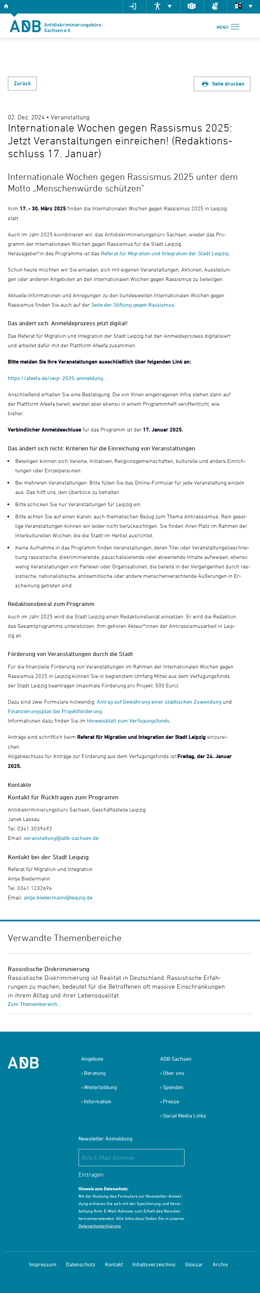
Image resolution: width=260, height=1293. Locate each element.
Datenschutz (80, 1264)
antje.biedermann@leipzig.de (58, 897)
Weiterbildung (100, 1087)
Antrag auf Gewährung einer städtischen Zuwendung (158, 702)
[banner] (55, 25)
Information (97, 1101)
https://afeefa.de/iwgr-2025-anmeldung (55, 378)
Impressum (43, 1264)
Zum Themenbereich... (34, 1004)
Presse (171, 1101)
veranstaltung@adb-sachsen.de (61, 838)
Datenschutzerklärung (100, 1225)
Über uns (174, 1073)
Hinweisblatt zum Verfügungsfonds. (129, 721)
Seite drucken (227, 84)
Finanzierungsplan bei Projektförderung (55, 711)
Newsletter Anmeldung (105, 1138)
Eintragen (91, 1174)
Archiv (220, 1264)
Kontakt (114, 1264)
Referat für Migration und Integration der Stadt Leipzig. (165, 253)
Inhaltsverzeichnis (154, 1264)
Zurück (22, 83)
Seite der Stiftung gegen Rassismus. (133, 305)
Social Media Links (184, 1115)
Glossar (194, 1264)
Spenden (173, 1087)
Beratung (95, 1073)
